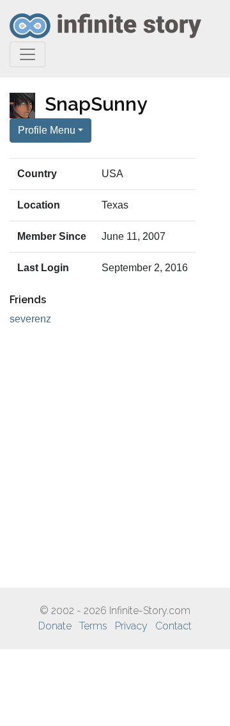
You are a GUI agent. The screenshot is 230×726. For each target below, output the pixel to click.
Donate (55, 626)
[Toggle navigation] (27, 54)
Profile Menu (46, 130)
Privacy (131, 626)
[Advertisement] (115, 457)
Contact (173, 626)
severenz (30, 318)
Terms (93, 626)
